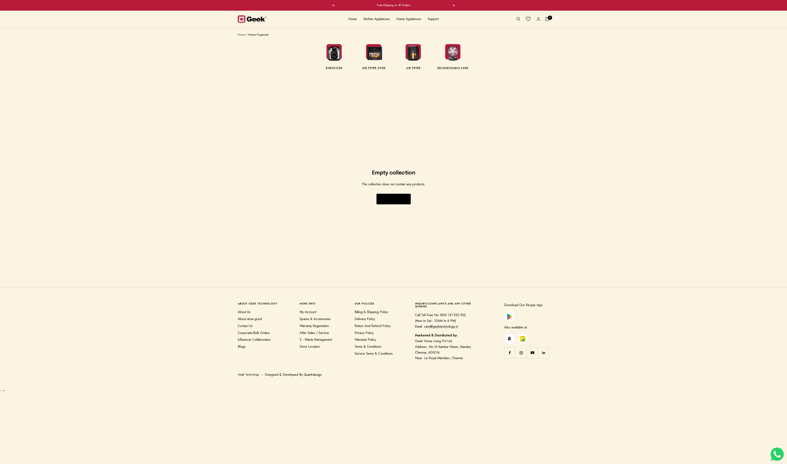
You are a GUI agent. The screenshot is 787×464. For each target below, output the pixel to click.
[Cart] (547, 19)
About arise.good (250, 319)
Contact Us (245, 326)
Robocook (334, 68)
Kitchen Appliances (376, 19)
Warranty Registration (314, 326)
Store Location (310, 346)
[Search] (518, 19)
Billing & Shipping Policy (371, 312)
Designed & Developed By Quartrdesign (293, 374)
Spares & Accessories (315, 319)
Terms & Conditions (368, 346)
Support (433, 19)
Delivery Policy (365, 319)
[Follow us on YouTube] (532, 352)
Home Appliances (408, 19)
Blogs (242, 346)
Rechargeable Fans (452, 68)
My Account (308, 312)
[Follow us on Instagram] (521, 352)
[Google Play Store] (509, 313)
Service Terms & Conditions (374, 353)
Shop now (394, 199)
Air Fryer (413, 68)
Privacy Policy (364, 332)
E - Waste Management (316, 339)
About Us (244, 312)
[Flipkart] (522, 336)
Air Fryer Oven (374, 68)
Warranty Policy (365, 339)
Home (352, 19)
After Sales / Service (314, 332)
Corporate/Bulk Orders (254, 332)
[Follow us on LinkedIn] (543, 352)
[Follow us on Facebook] (509, 352)
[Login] (538, 19)
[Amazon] (509, 336)
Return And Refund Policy (373, 326)
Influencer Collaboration (254, 339)
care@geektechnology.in (441, 326)
